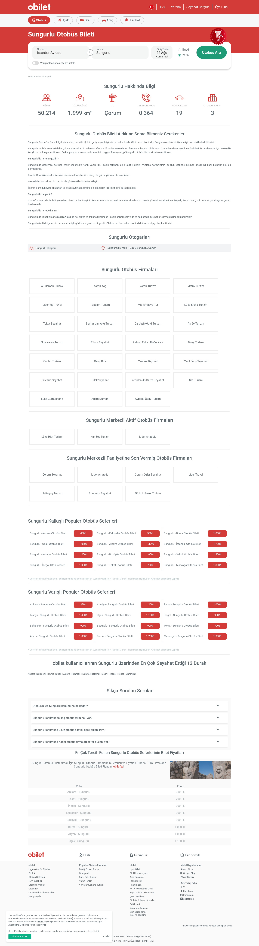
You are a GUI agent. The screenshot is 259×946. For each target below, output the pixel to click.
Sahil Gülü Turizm (87, 877)
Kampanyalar (35, 896)
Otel (87, 20)
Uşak (59, 674)
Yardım (176, 7)
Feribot (134, 20)
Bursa (51, 674)
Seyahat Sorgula (197, 7)
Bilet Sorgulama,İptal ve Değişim (138, 913)
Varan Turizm (85, 881)
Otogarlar (33, 888)
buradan (33, 931)
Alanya (66, 674)
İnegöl (113, 674)
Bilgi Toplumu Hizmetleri (142, 892)
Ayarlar (106, 936)
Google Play (189, 873)
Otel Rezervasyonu (139, 873)
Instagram (188, 895)
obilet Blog (188, 899)
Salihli (105, 674)
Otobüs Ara (211, 52)
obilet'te (118, 766)
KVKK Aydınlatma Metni (141, 888)
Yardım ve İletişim (138, 908)
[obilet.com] (47, 9)
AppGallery (188, 877)
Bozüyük (96, 674)
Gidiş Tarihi (162, 49)
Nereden (41, 49)
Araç (109, 20)
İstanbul (76, 674)
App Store (188, 869)
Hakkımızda (135, 884)
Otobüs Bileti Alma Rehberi (42, 892)
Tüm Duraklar (35, 881)
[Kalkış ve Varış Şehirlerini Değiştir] (90, 52)
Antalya (86, 674)
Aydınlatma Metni (16, 925)
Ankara (32, 674)
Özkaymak (84, 873)
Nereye (100, 49)
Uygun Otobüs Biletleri (39, 869)
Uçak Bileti (135, 869)
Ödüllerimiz (135, 904)
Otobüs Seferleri (37, 877)
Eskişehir (42, 674)
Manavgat (130, 674)
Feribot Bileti (136, 881)
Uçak (65, 20)
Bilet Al (32, 873)
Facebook (188, 891)
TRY (162, 7)
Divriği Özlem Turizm (89, 869)
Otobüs (40, 20)
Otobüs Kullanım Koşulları (142, 900)
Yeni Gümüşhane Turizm (91, 884)
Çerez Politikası (137, 896)
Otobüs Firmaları (37, 884)
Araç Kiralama (137, 877)
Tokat (121, 674)
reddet (41, 921)
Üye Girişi (221, 7)
